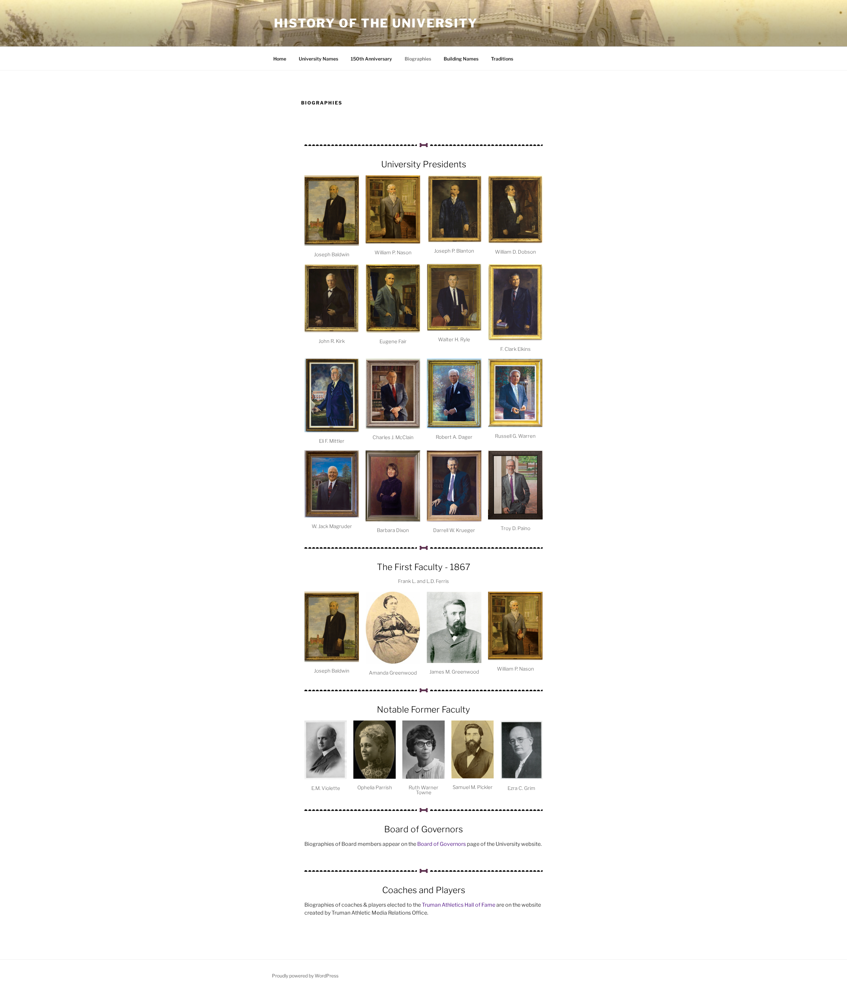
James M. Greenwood (454, 672)
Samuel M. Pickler (473, 787)
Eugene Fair (393, 342)
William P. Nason (393, 253)
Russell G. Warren (515, 436)
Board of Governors (423, 829)
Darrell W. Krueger (454, 530)
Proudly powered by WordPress (305, 975)
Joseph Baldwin (331, 255)
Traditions (502, 59)
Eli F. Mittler (331, 441)
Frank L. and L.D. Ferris (423, 581)
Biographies (418, 59)
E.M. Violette (325, 788)
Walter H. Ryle (454, 340)
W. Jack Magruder (332, 526)
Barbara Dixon (393, 530)
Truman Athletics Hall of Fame (458, 905)
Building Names (461, 59)
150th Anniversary (371, 59)
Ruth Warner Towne (423, 790)
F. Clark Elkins (515, 349)
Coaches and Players (423, 890)
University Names (318, 59)
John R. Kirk (332, 341)
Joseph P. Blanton (454, 251)
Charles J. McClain (393, 437)
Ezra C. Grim (521, 788)
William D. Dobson (515, 252)
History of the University (376, 23)
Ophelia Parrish (374, 788)
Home (279, 59)
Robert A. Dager (454, 437)
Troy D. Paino (515, 528)
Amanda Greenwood (393, 673)
